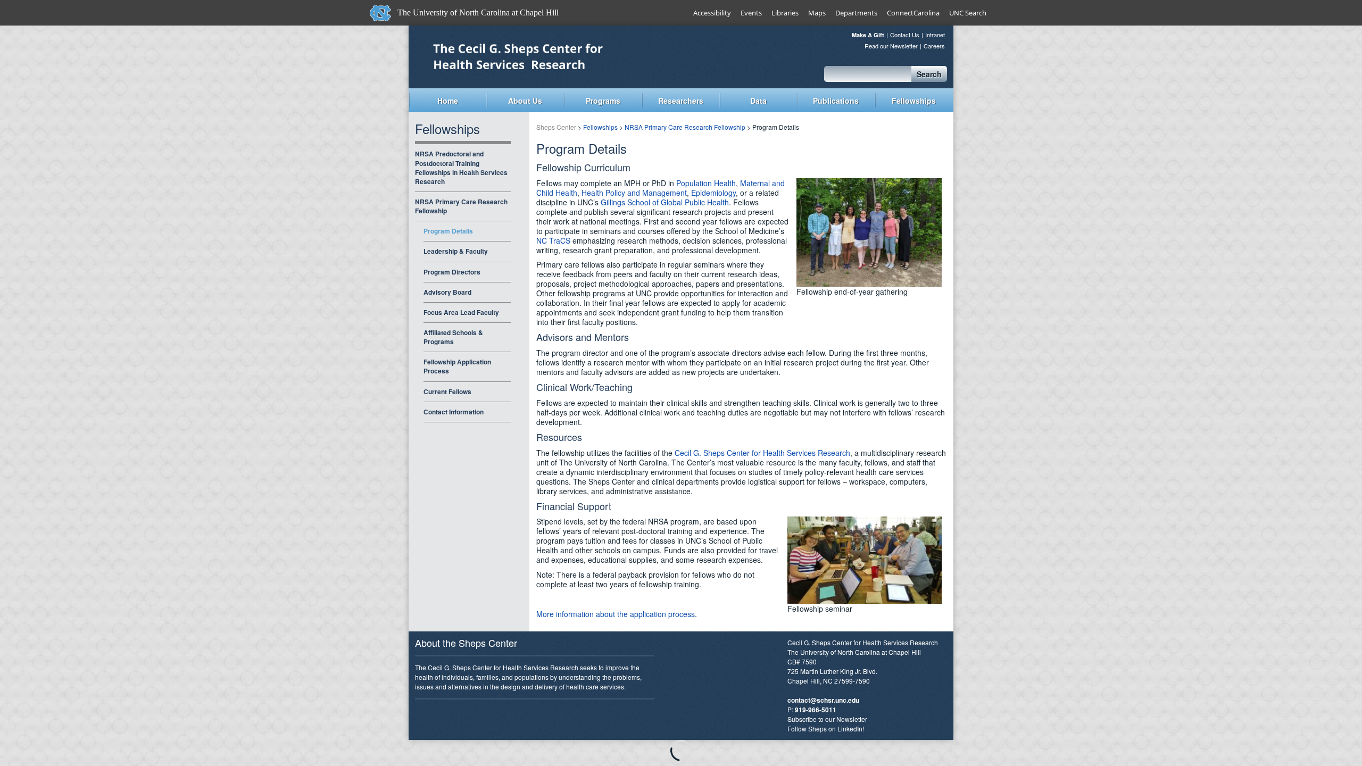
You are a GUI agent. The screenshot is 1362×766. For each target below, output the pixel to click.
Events (751, 13)
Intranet (935, 35)
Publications (836, 100)
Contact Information (453, 412)
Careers (934, 46)
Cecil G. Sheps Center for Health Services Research (762, 452)
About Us (525, 100)
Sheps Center (545, 56)
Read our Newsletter (891, 46)
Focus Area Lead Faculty (461, 312)
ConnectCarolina (913, 13)
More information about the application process (615, 614)
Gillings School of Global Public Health (665, 202)
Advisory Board (447, 292)
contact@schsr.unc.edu (823, 700)
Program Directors (451, 272)
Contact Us (904, 35)
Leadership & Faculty (455, 251)
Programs (603, 100)
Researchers (680, 100)
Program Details (448, 231)
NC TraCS (553, 240)
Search (929, 74)
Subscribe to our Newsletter (827, 718)
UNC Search (967, 13)
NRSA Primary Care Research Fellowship (461, 206)
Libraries (785, 13)
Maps (817, 13)
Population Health (706, 183)
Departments (856, 13)
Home (447, 100)
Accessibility (712, 13)
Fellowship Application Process (457, 366)
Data (758, 100)
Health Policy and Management (634, 192)
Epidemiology (713, 192)
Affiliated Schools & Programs (453, 337)
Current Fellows (447, 391)
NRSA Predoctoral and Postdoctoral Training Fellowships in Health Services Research (461, 167)
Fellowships (914, 100)
